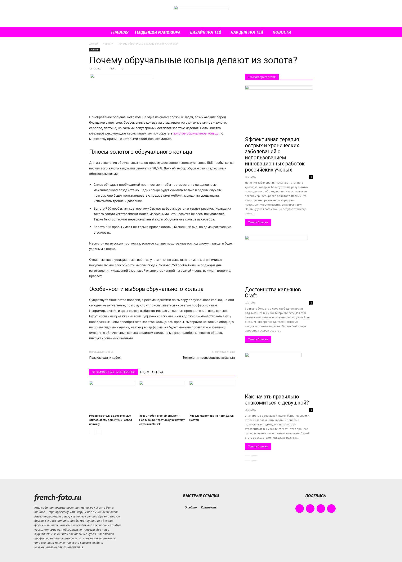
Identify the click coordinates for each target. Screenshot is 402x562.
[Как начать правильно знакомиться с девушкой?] (279, 372)
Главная (120, 32)
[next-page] (98, 432)
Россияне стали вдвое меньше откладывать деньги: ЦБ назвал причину (110, 420)
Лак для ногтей (247, 32)
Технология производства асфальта (209, 358)
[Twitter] (321, 508)
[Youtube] (331, 508)
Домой (93, 43)
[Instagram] (310, 508)
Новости (282, 32)
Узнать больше (258, 222)
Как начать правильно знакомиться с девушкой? (277, 400)
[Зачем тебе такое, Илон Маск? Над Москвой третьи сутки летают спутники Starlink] (162, 396)
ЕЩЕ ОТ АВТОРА (151, 372)
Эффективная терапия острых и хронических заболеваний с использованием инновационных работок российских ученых (275, 154)
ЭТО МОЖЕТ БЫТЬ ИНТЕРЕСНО (113, 372)
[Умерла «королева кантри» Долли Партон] (212, 396)
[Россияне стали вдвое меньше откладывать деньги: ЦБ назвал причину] (112, 396)
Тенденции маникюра (157, 32)
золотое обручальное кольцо (196, 133)
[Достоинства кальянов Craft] (279, 260)
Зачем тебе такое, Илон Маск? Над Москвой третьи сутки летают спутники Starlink (162, 420)
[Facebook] (299, 508)
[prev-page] (91, 432)
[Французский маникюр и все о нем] (201, 14)
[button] (308, 33)
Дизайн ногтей (205, 32)
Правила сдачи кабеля (105, 358)
